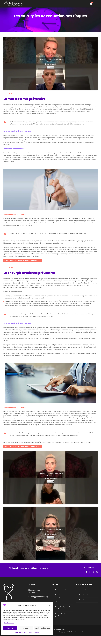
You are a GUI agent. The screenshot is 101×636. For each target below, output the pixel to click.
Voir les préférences (42, 628)
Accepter (10, 628)
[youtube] (93, 572)
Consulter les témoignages (59, 596)
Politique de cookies (21, 632)
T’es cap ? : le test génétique (61, 615)
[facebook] (86, 572)
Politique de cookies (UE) (55, 629)
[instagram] (97, 572)
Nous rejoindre (84, 590)
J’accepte (50, 67)
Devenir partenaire (85, 600)
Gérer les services (9, 623)
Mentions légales (34, 632)
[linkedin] (89, 572)
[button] (50, 605)
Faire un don (59, 602)
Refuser (25, 628)
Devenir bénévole (85, 595)
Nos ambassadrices (61, 590)
